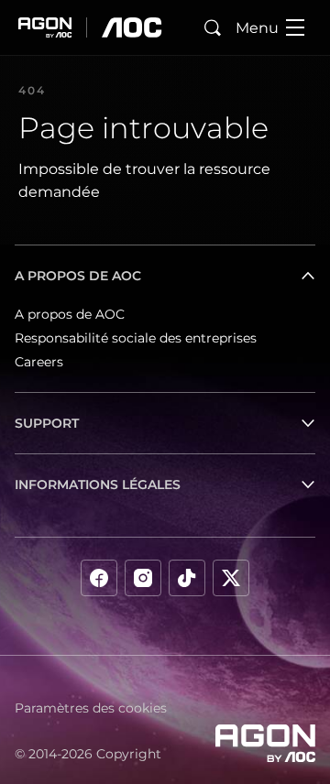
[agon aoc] (90, 27)
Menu (257, 28)
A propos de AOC (70, 314)
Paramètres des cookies (91, 708)
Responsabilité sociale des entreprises (136, 338)
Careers (39, 362)
